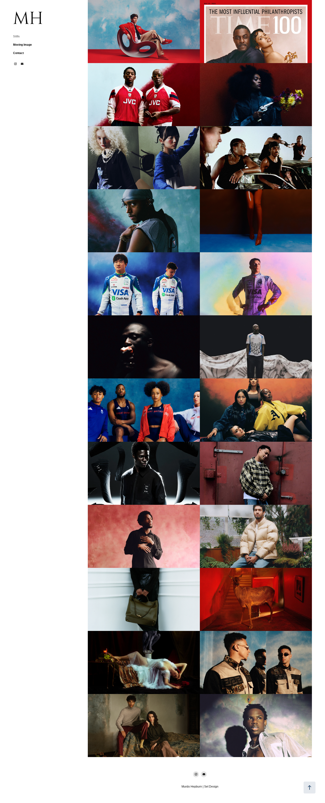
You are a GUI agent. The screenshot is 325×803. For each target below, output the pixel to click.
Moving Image (22, 44)
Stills (16, 36)
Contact (18, 53)
